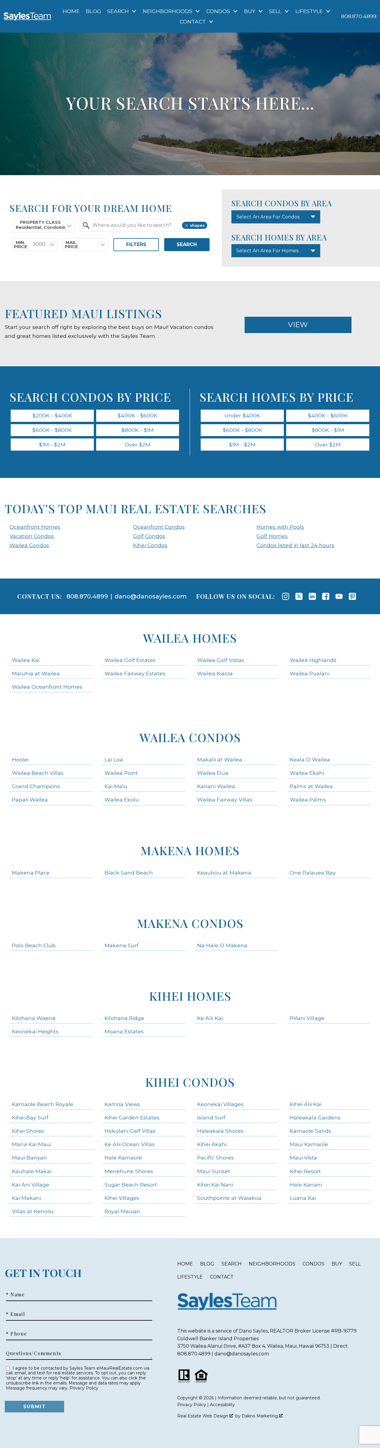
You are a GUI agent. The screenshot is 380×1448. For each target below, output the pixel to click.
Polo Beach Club (34, 945)
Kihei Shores (28, 1131)
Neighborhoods (272, 1264)
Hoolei (20, 759)
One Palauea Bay (313, 872)
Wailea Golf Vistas (220, 660)
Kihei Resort (305, 1171)
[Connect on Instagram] (285, 596)
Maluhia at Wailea (36, 673)
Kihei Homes (190, 996)
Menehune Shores (128, 1171)
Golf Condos (149, 536)
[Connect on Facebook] (325, 596)
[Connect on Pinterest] (352, 596)
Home (71, 11)
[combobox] (43, 226)
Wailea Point (121, 773)
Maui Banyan (29, 1157)
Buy (337, 1264)
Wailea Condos (29, 545)
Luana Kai (303, 1198)
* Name (15, 1294)
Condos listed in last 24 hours (295, 545)
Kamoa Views (122, 1104)
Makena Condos (190, 923)
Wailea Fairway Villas (224, 799)
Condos (313, 1264)
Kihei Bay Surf (30, 1117)
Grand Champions (36, 786)
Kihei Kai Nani (215, 1184)
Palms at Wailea (311, 786)
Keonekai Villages (220, 1104)
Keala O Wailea (310, 759)
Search (187, 244)
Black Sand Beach (128, 872)
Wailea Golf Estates (130, 660)
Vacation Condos (32, 536)
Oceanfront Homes (35, 527)
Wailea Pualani (309, 673)
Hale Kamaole (123, 1157)
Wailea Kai (25, 660)
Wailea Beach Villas (38, 773)
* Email (15, 1314)
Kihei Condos (150, 545)
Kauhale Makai (31, 1171)
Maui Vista (303, 1157)
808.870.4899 (87, 596)
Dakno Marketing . (263, 1416)
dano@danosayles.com (151, 596)
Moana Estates (124, 1031)
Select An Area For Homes (267, 251)
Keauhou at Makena (224, 872)
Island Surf (211, 1117)
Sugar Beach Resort (130, 1184)
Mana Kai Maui (31, 1144)
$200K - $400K (52, 415)
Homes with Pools (280, 527)
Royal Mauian (122, 1211)
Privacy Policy (83, 1388)
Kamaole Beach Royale (42, 1104)
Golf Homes (272, 536)
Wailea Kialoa (215, 673)
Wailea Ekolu (121, 799)
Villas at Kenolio (32, 1211)
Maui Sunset (213, 1171)
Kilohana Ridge (124, 1018)
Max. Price (71, 244)
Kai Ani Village (30, 1184)
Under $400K (242, 415)
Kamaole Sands (310, 1131)
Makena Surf (121, 945)
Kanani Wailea (216, 786)
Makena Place (31, 872)
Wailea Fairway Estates (134, 673)
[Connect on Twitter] (299, 596)
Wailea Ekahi (307, 773)
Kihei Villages (121, 1198)
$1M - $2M (52, 444)
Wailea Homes (190, 638)
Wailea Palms (308, 799)
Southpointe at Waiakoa (229, 1198)
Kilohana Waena (34, 1018)
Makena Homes (190, 850)
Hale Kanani (306, 1184)
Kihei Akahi (212, 1144)
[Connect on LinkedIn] (312, 596)
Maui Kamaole (309, 1144)
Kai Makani (26, 1198)
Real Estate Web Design (203, 1416)
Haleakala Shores (220, 1131)
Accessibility (222, 1404)
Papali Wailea (30, 799)
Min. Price (20, 244)
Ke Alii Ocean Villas (129, 1144)
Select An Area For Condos (268, 217)
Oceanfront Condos (159, 527)
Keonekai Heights (35, 1031)
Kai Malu (115, 786)
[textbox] (148, 225)
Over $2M (138, 444)
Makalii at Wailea (219, 759)
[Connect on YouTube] (339, 596)
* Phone (16, 1333)
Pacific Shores (215, 1157)
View (298, 324)
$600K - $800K (52, 430)
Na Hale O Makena (222, 945)
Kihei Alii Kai (305, 1104)
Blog (93, 11)
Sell (355, 1264)
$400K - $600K (137, 415)
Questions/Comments (33, 1353)
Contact (222, 1277)
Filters (136, 244)
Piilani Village (307, 1018)
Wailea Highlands (313, 660)
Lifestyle (190, 1277)
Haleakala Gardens (315, 1117)
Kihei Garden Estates (131, 1117)
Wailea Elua (212, 773)
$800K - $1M (137, 430)
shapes (197, 225)
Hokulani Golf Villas (130, 1131)
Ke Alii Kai (210, 1018)
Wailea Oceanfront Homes (47, 687)
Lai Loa (113, 759)
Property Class (40, 222)
